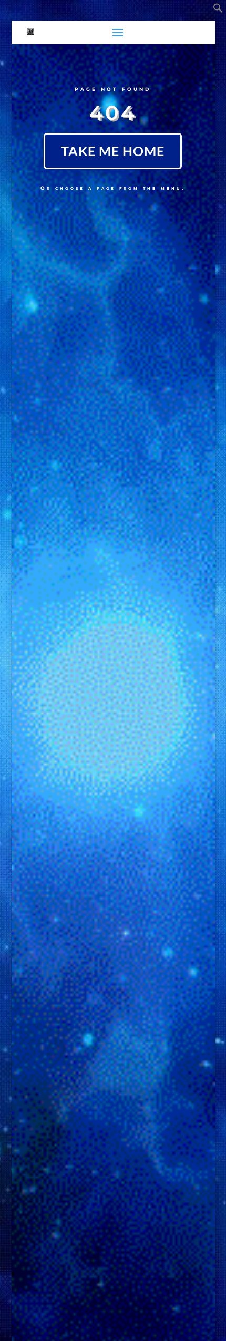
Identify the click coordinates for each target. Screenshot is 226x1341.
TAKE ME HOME (113, 151)
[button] (218, 10)
